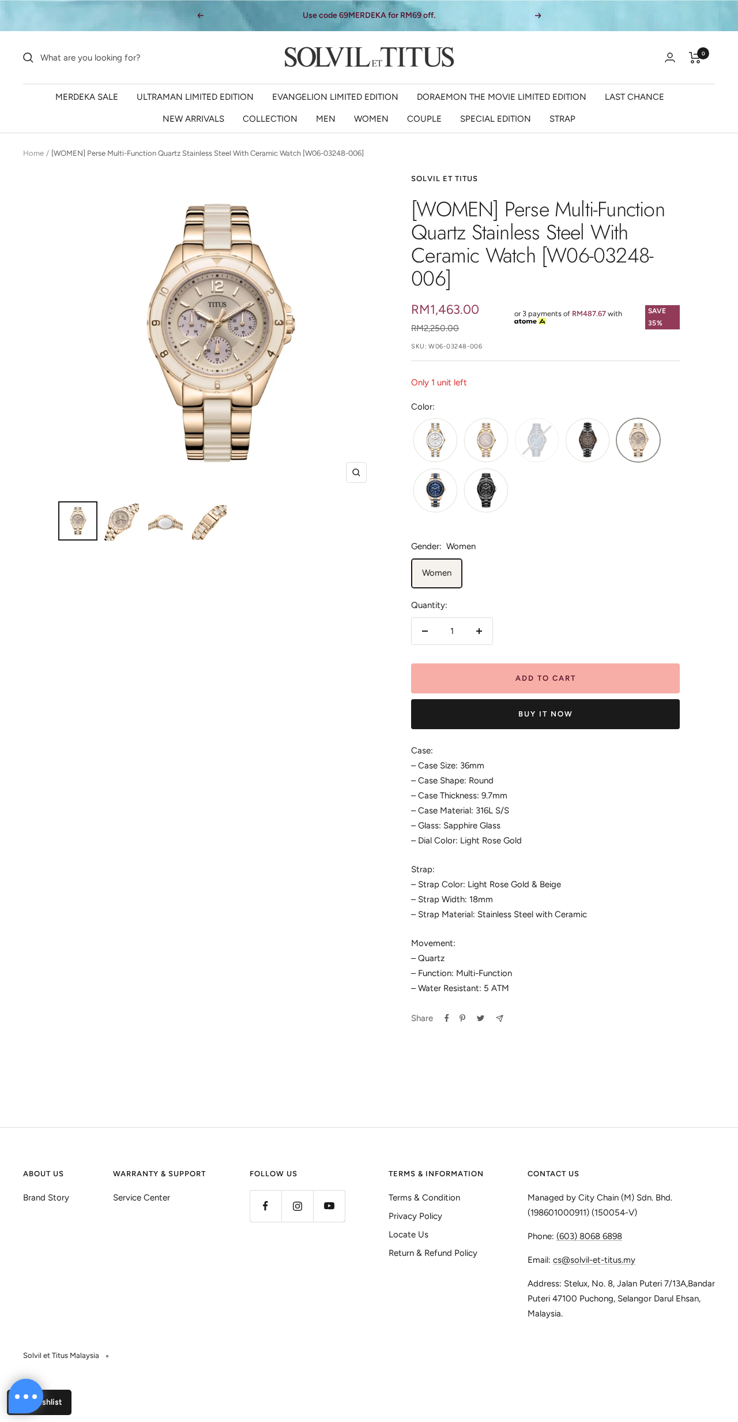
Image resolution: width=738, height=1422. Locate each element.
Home (33, 153)
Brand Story (46, 1197)
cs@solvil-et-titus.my (594, 1260)
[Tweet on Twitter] (480, 1018)
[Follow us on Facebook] (265, 1206)
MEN (326, 119)
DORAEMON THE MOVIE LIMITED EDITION (501, 97)
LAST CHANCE (634, 97)
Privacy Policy (415, 1216)
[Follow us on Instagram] (297, 1206)
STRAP (562, 119)
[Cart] (695, 57)
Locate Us (408, 1234)
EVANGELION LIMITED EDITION (335, 97)
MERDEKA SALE (86, 97)
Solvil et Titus (444, 178)
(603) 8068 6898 (589, 1236)
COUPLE (424, 119)
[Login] (670, 57)
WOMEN (371, 119)
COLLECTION (270, 119)
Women (436, 573)
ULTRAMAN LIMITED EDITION (195, 97)
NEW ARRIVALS (193, 119)
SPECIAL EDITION (495, 119)
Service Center (141, 1197)
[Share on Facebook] (447, 1018)
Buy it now (545, 714)
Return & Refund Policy (433, 1253)
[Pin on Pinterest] (462, 1018)
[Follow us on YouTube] (329, 1206)
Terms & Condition (424, 1197)
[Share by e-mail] (499, 1018)
